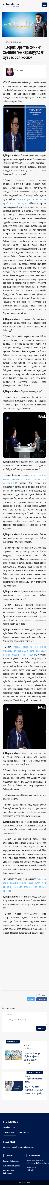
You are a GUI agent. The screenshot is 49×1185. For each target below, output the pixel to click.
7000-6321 (30, 1170)
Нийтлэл (6, 42)
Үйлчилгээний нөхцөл (11, 1165)
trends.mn (27, 1048)
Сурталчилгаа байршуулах (8, 1171)
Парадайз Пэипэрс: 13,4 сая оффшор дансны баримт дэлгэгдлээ (32, 1058)
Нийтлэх (41, 1028)
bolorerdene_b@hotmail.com (38, 1163)
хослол (7, 1147)
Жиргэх (31, 999)
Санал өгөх (9, 1132)
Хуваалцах (42, 999)
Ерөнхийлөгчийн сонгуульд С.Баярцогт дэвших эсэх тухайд (34, 1090)
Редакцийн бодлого (11, 1161)
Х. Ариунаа (19, 70)
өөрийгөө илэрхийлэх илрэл (23, 1147)
